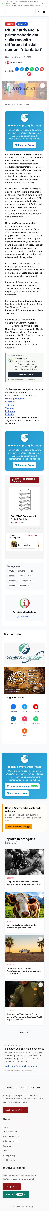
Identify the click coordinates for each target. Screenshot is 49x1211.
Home (5, 1127)
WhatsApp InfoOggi (15, 398)
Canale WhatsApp (24, 786)
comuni (12, 586)
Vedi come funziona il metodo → (21, 1066)
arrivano (21, 571)
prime (32, 571)
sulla (29, 576)
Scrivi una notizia (10, 1141)
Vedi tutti (24, 1032)
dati (21, 576)
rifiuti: (11, 571)
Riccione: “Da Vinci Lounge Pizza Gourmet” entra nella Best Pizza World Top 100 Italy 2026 (24, 1016)
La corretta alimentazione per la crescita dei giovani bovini (21, 926)
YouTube (9, 408)
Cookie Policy (9, 1160)
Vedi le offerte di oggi (19, 826)
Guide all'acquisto (11, 1136)
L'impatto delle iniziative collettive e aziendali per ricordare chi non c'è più (24, 882)
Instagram (10, 411)
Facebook (10, 401)
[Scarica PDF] (29, 74)
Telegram (9, 405)
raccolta (12, 581)
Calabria (22, 24)
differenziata (25, 581)
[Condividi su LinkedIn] (27, 69)
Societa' (10, 24)
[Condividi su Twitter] (22, 69)
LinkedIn (9, 414)
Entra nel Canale (26, 145)
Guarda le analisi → (25, 375)
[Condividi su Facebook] (17, 69)
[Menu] (44, 11)
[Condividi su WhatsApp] (32, 69)
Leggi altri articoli (23, 616)
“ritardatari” (24, 586)
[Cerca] (38, 11)
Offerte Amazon (10, 1131)
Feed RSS (7, 1150)
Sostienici (7, 1145)
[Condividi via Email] (42, 69)
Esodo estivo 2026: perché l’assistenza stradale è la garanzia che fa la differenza (24, 971)
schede (12, 576)
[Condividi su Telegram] (37, 69)
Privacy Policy (9, 1155)
